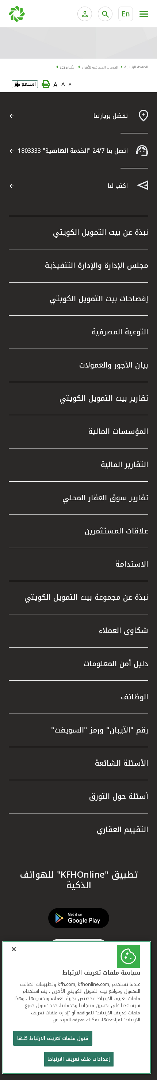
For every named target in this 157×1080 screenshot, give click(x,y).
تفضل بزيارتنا (110, 115)
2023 (63, 67)
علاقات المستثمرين (116, 531)
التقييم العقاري (122, 829)
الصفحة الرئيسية (136, 67)
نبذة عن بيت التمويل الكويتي (100, 232)
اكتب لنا (117, 185)
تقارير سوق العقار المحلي (105, 498)
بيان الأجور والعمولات (113, 365)
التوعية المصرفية (120, 332)
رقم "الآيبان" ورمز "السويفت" (99, 730)
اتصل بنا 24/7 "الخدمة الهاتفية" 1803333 (73, 150)
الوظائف (134, 697)
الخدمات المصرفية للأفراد (100, 67)
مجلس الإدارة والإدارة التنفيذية (96, 265)
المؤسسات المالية (118, 431)
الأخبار (71, 67)
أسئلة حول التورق (118, 796)
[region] (77, 1007)
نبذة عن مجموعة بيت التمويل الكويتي (86, 597)
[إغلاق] (14, 949)
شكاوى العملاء (123, 630)
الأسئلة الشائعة (121, 763)
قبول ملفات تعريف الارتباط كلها (53, 1038)
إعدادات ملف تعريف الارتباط (79, 1059)
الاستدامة (131, 564)
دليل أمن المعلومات (116, 664)
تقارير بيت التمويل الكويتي (104, 398)
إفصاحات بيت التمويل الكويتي (99, 299)
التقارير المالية (124, 464)
